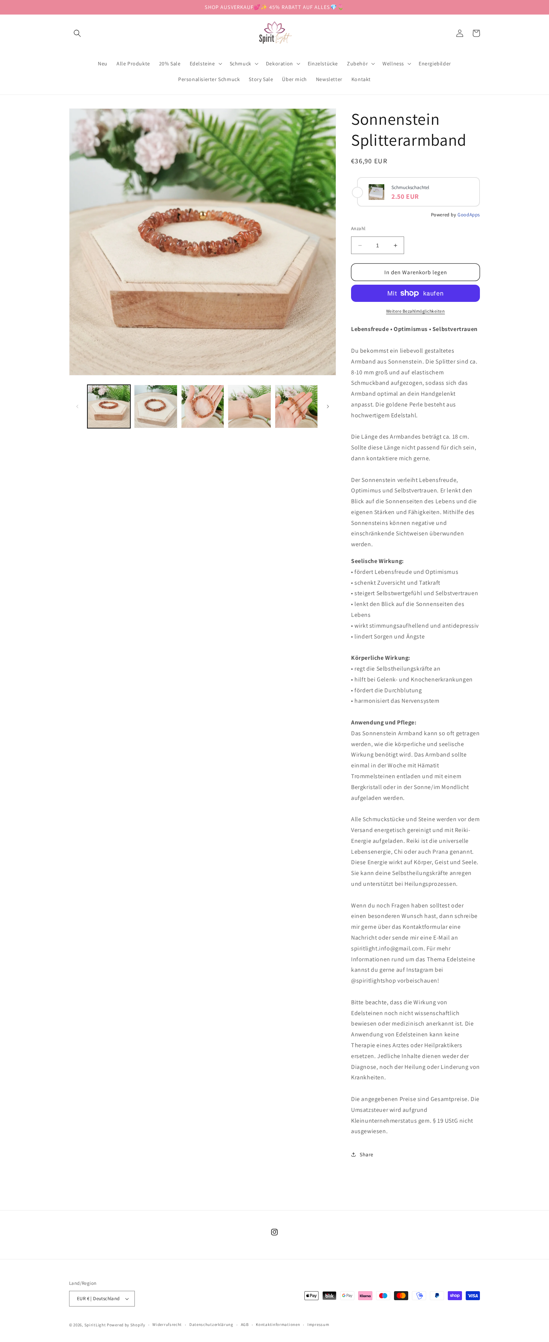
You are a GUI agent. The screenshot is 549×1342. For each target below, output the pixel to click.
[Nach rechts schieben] (328, 406)
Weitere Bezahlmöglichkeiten (415, 311)
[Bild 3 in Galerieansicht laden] (202, 406)
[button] (77, 33)
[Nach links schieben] (77, 406)
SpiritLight (95, 1324)
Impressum (318, 1324)
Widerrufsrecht (167, 1324)
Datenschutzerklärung (211, 1324)
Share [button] (366, 1154)
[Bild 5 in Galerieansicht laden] (296, 406)
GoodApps (469, 214)
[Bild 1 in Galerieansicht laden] (108, 406)
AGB (245, 1324)
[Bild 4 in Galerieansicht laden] (249, 406)
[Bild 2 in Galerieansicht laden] (155, 406)
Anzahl (358, 228)
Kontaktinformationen (278, 1324)
